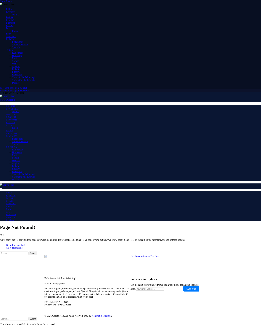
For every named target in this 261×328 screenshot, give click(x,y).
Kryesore (10, 12)
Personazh (17, 74)
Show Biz (11, 36)
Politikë (9, 17)
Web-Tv (16, 63)
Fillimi (9, 9)
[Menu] (1, 94)
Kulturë (15, 69)
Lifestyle (16, 72)
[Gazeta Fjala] (7, 96)
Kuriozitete (17, 52)
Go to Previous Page (16, 245)
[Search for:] (14, 253)
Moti (14, 58)
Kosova (9, 25)
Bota (8, 28)
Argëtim (16, 66)
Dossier (15, 82)
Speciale (16, 47)
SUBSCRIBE (8, 100)
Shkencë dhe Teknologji (23, 77)
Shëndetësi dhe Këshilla (23, 80)
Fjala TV (10, 39)
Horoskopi (17, 55)
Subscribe (191, 288)
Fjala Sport (17, 42)
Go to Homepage (14, 247)
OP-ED (15, 14)
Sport (8, 33)
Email (133, 288)
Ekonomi (10, 22)
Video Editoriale (20, 44)
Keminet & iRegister (101, 316)
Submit (33, 319)
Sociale (15, 61)
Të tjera (9, 50)
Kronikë (10, 20)
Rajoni (15, 31)
